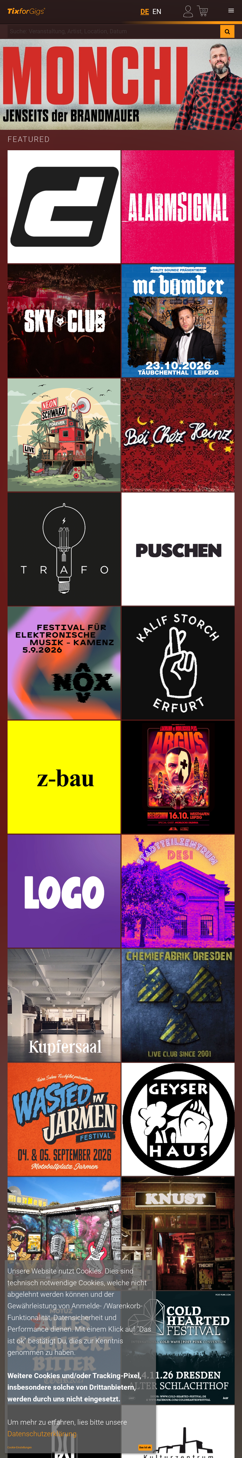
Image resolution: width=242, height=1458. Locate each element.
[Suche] (227, 31)
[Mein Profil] (189, 10)
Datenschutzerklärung (42, 1433)
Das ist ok (145, 1447)
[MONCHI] (121, 84)
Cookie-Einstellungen (19, 1447)
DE (144, 12)
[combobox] (114, 31)
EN (156, 12)
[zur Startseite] (26, 10)
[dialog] (80, 1356)
